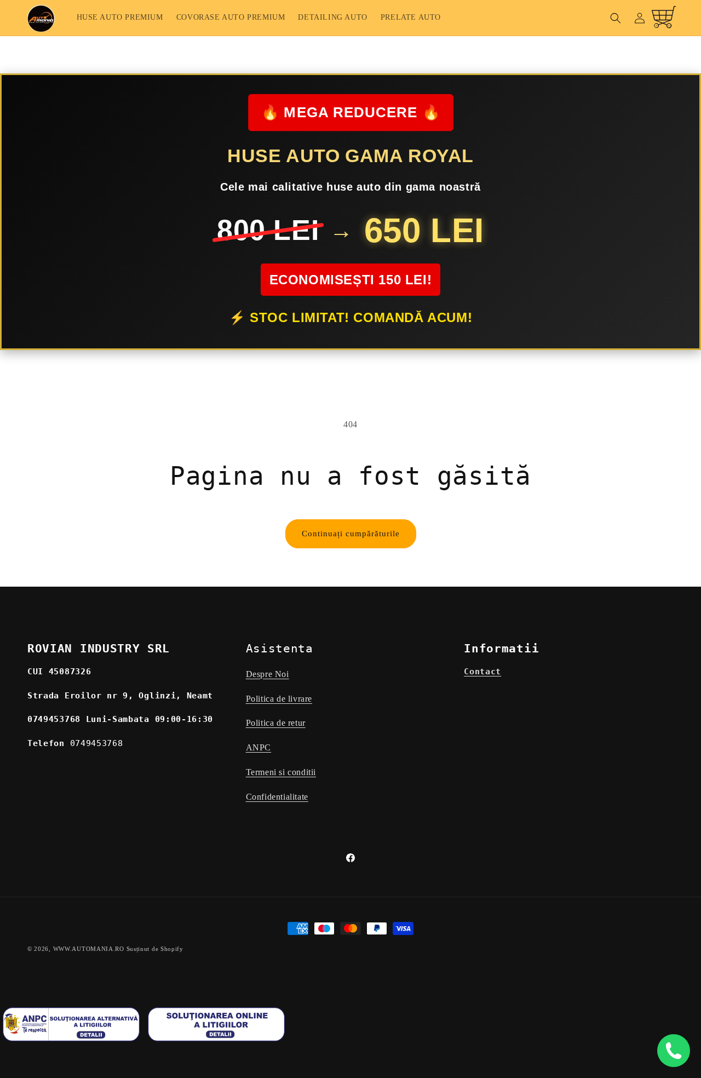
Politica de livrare (279, 698)
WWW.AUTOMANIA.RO (88, 948)
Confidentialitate (277, 796)
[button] (616, 18)
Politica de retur (276, 723)
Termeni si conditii (281, 772)
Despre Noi (267, 674)
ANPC (258, 748)
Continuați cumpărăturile (351, 533)
